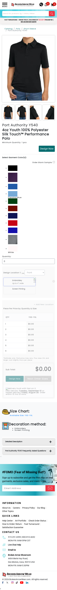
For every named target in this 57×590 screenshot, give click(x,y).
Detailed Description (13, 441)
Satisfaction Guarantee (12, 527)
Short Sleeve (30, 28)
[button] (46, 4)
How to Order (8, 524)
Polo (18, 28)
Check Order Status (37, 520)
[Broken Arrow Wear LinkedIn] (27, 582)
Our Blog (41, 508)
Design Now (46, 148)
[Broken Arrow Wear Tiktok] (17, 582)
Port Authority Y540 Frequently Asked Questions (25, 450)
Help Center (7, 520)
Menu (4, 6)
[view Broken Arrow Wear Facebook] (2, 582)
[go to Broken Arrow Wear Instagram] (12, 582)
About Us (6, 508)
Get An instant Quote (28, 22)
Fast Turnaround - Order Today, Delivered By (28, 20)
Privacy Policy (28, 508)
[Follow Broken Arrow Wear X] (7, 582)
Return (19, 524)
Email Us (12, 550)
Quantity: (6, 256)
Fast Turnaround (31, 524)
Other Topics (8, 511)
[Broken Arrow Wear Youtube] (21, 582)
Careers (16, 508)
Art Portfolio (20, 520)
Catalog (9, 28)
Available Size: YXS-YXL (21, 415)
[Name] (50, 488)
